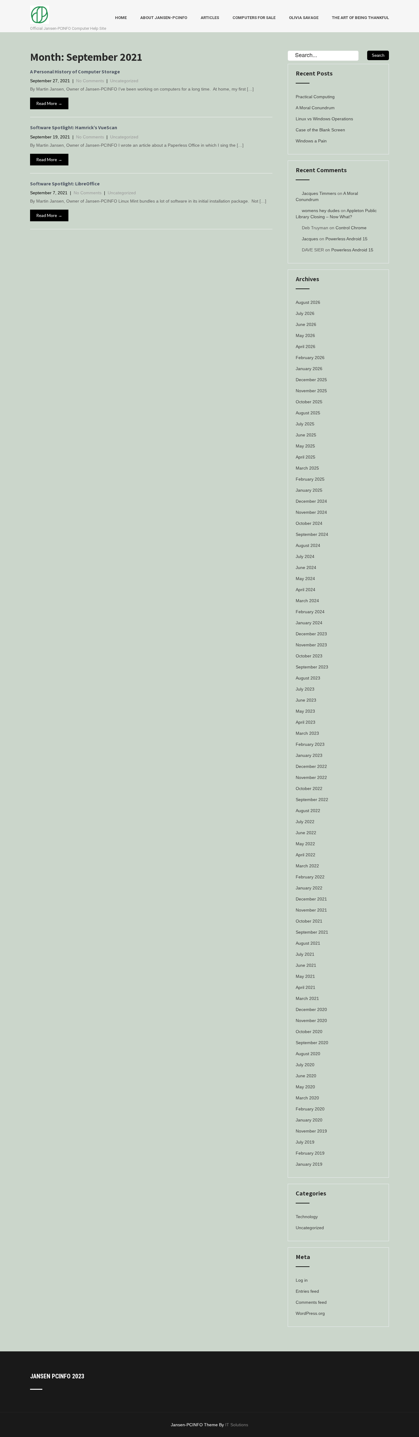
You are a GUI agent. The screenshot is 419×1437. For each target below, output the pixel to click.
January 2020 (309, 1119)
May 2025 (305, 445)
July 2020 (305, 1064)
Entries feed (307, 1291)
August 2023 (308, 678)
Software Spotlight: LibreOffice (65, 183)
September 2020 (312, 1042)
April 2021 (305, 987)
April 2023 (305, 722)
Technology (307, 1216)
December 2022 (311, 766)
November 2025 (311, 390)
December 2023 (311, 633)
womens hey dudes (321, 210)
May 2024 (305, 578)
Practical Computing (315, 96)
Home (121, 17)
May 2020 (305, 1086)
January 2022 (309, 887)
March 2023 (307, 733)
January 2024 (309, 622)
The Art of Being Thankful (360, 17)
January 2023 (309, 755)
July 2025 (305, 423)
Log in (302, 1280)
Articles (210, 17)
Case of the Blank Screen (320, 129)
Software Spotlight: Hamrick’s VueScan (73, 127)
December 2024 (311, 501)
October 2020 (309, 1031)
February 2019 (310, 1153)
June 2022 (306, 832)
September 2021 (312, 932)
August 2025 (308, 412)
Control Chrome (351, 227)
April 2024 (305, 589)
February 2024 (310, 611)
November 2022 (311, 777)
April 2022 (305, 854)
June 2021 (306, 965)
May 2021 (305, 976)
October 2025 (309, 401)
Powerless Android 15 (346, 238)
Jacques (310, 238)
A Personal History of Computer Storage (75, 71)
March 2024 (307, 600)
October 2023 (309, 655)
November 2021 (311, 910)
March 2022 (307, 865)
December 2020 (311, 1009)
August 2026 (308, 302)
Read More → (49, 103)
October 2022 (309, 788)
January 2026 (309, 368)
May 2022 (305, 843)
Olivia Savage (303, 17)
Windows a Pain (311, 140)
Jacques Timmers (319, 193)
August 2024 (308, 545)
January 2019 (309, 1164)
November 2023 (311, 644)
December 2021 (311, 899)
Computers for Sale (254, 17)
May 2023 (305, 711)
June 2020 (306, 1075)
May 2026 (305, 335)
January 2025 (309, 490)
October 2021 (309, 921)
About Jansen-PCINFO (163, 17)
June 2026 (306, 324)
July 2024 (305, 556)
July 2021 (305, 954)
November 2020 (311, 1020)
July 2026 (305, 313)
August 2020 (308, 1053)
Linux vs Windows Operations (324, 118)
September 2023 (312, 666)
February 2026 (310, 357)
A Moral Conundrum (315, 107)
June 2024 (306, 567)
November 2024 (311, 512)
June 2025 (306, 434)
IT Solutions (236, 1424)
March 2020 (307, 1097)
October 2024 (309, 523)
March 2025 (307, 468)
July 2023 (305, 689)
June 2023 (306, 700)
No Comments (90, 80)
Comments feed (311, 1302)
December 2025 (311, 379)
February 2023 (310, 744)
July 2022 (305, 821)
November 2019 (311, 1131)
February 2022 (310, 876)
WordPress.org (310, 1313)
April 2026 (305, 346)
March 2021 (307, 998)
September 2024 (312, 534)
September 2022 (312, 799)
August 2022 (308, 810)
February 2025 (310, 479)
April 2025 (305, 457)
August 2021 (308, 943)
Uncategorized (124, 80)
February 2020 (310, 1108)
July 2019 (305, 1142)
